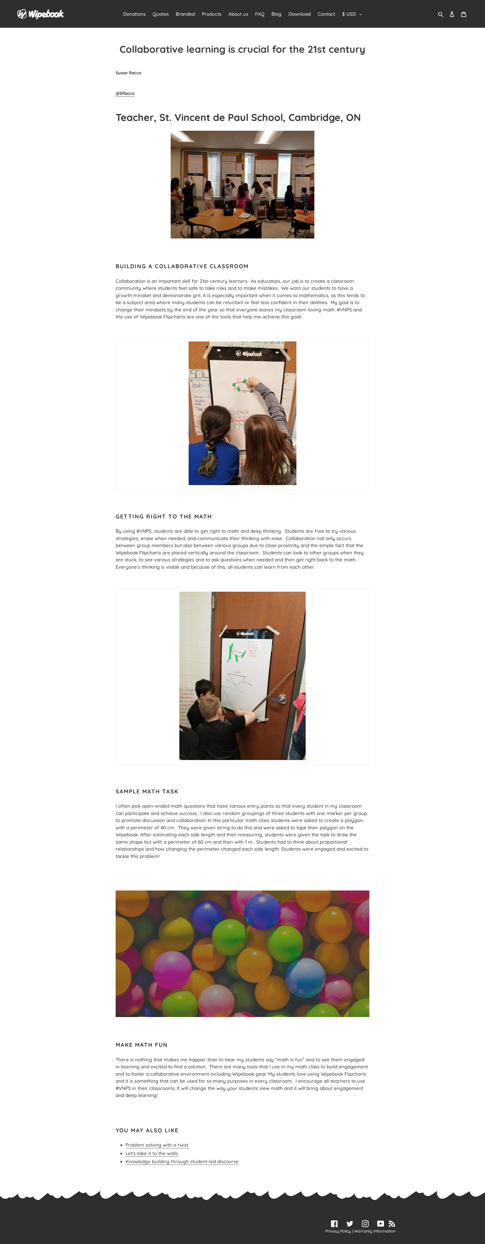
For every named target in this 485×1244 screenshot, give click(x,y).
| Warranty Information (373, 1231)
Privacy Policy (338, 1231)
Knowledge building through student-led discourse (182, 1161)
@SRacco (125, 93)
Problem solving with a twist (157, 1145)
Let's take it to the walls (151, 1153)
